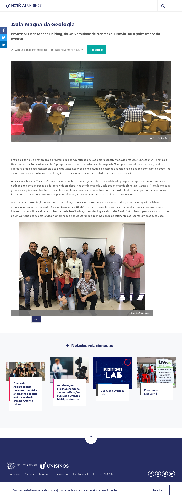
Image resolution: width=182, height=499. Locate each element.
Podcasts (14, 474)
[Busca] (163, 6)
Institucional (80, 474)
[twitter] (165, 473)
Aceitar (158, 490)
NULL (36, 319)
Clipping (44, 474)
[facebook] (151, 473)
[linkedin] (172, 473)
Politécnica (96, 49)
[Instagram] (158, 473)
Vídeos (29, 474)
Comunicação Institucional (31, 49)
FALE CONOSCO (103, 474)
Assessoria (61, 474)
